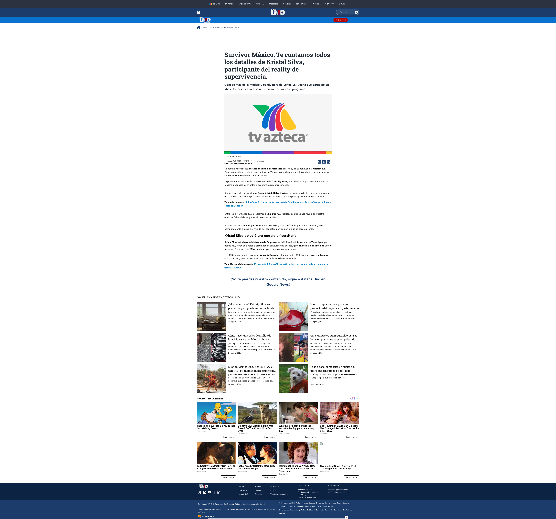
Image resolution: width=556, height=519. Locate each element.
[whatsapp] (218, 493)
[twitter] (200, 493)
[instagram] (204, 493)
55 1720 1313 (333, 492)
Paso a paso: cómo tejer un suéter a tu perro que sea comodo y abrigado (332, 368)
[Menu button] (208, 12)
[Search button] (356, 12)
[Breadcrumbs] (200, 27)
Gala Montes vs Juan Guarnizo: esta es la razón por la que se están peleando (333, 337)
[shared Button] (328, 162)
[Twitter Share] (324, 162)
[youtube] (209, 493)
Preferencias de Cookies (305, 503)
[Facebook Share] (319, 162)
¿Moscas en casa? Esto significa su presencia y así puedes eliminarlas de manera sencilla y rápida (251, 306)
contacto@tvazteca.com (338, 490)
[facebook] (214, 493)
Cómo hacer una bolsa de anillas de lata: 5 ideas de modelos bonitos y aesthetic (249, 337)
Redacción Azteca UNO (243, 163)
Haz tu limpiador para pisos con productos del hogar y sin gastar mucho (334, 306)
